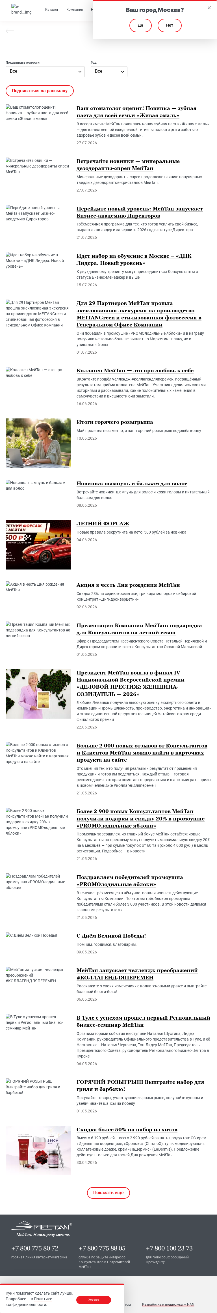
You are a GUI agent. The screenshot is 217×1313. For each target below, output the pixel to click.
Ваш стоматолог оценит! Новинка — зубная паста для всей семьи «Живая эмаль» (137, 111)
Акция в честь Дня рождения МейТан (128, 585)
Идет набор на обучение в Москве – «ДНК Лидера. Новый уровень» (134, 259)
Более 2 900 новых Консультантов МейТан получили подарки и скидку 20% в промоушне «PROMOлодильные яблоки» (141, 818)
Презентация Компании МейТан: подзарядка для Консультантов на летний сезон (139, 628)
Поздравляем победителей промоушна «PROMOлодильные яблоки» (130, 880)
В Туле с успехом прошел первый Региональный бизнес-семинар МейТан (143, 1021)
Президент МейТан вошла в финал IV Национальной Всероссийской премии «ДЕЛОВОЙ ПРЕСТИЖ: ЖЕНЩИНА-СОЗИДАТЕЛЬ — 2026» (131, 683)
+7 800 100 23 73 (169, 1248)
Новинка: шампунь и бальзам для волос (132, 483)
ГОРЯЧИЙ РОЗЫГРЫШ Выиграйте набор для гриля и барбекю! (140, 1085)
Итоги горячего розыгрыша (115, 422)
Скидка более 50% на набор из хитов (127, 1129)
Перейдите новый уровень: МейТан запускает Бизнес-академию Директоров (140, 211)
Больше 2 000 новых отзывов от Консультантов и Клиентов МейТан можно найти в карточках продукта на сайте (142, 752)
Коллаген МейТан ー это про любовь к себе (135, 370)
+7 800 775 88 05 (102, 1248)
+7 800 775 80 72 (34, 1248)
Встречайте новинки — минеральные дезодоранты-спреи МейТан (128, 164)
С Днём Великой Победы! (111, 936)
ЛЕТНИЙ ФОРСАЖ (103, 524)
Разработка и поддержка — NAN (168, 1304)
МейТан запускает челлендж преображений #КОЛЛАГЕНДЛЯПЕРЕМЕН (137, 973)
